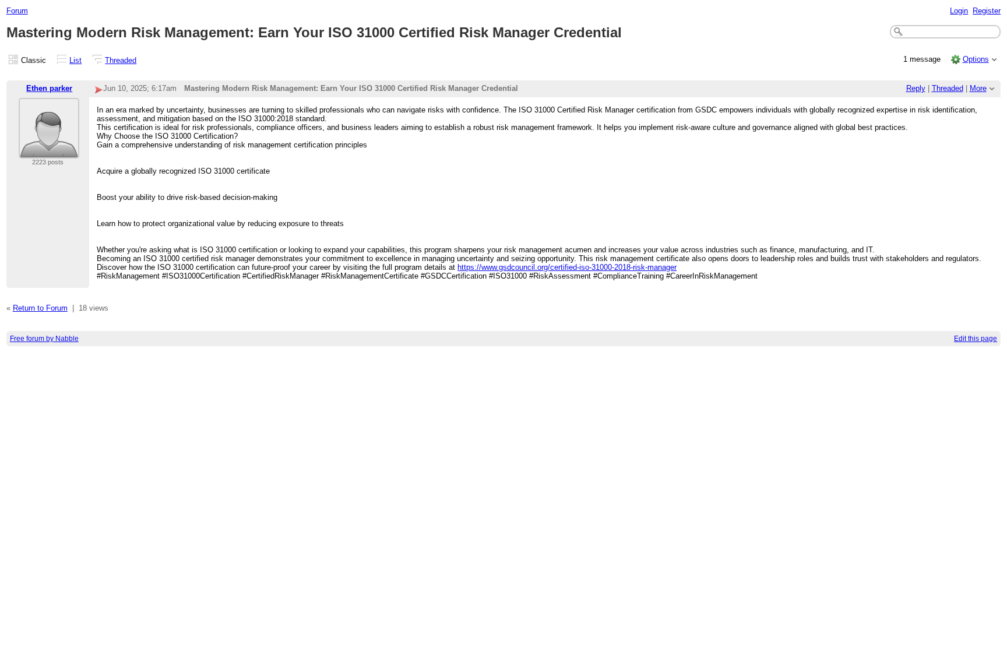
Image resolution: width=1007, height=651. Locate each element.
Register (987, 10)
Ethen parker (49, 88)
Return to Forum (40, 308)
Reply (915, 88)
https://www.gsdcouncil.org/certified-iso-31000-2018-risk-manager (567, 267)
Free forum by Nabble (44, 339)
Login (959, 10)
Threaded (120, 60)
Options (976, 59)
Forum (17, 10)
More (978, 88)
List (75, 60)
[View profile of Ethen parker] (49, 151)
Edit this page (975, 339)
